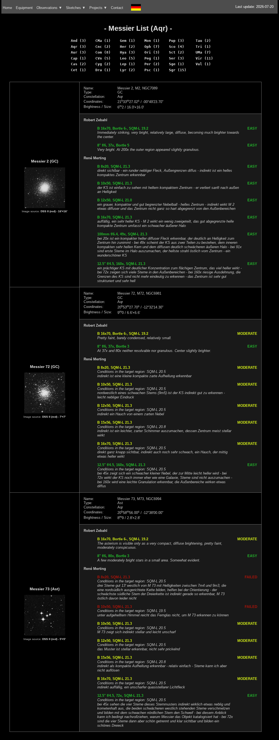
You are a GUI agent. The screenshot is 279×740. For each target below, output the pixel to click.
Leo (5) (127, 58)
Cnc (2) (103, 47)
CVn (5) (103, 58)
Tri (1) (203, 47)
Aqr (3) (78, 47)
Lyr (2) (127, 70)
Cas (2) (78, 64)
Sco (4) (176, 47)
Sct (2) (176, 52)
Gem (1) (127, 41)
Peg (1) (152, 58)
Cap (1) (78, 58)
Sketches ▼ (76, 8)
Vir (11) (204, 58)
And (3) (78, 41)
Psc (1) (152, 70)
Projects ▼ (98, 8)
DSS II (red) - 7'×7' (54, 416)
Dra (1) (103, 70)
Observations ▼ (49, 8)
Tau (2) (203, 41)
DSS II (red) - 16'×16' (54, 211)
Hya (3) (127, 52)
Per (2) (152, 64)
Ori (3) (152, 52)
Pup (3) (176, 41)
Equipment (24, 8)
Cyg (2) (103, 64)
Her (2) (127, 47)
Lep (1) (127, 64)
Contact (117, 8)
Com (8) (103, 52)
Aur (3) (78, 52)
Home (7, 8)
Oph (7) (152, 47)
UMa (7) (203, 52)
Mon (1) (152, 41)
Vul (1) (203, 64)
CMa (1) (103, 41)
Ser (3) (176, 58)
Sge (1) (176, 64)
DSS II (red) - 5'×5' (54, 639)
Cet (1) (78, 70)
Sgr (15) (177, 70)
